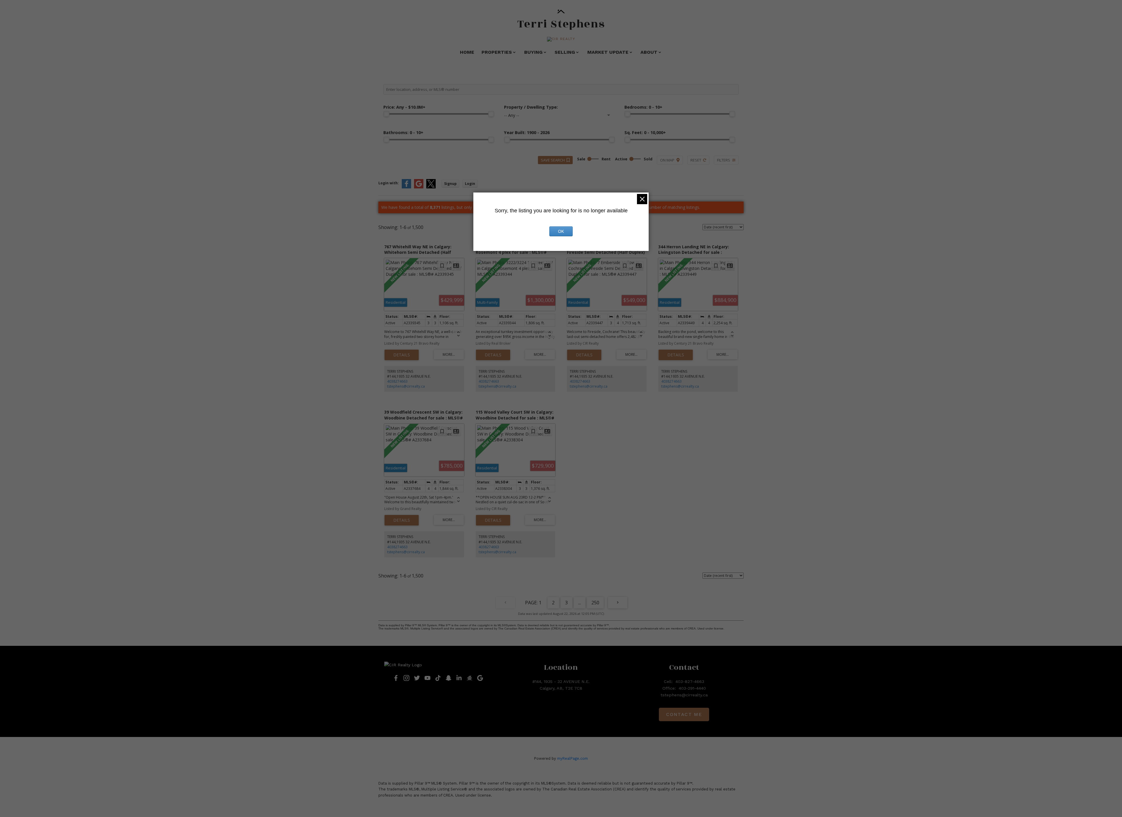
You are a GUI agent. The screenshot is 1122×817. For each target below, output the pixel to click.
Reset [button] (695, 160)
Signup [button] (450, 183)
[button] (561, 39)
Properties (497, 52)
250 (595, 602)
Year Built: (527, 132)
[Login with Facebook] (406, 187)
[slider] (386, 114)
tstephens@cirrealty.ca (406, 386)
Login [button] (470, 183)
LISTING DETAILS (402, 355)
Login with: (388, 183)
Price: (404, 107)
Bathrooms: (403, 132)
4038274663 (397, 381)
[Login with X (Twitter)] (431, 187)
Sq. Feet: (645, 132)
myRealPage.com (572, 758)
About (648, 52)
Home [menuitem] (467, 52)
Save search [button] (553, 160)
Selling (565, 52)
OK (561, 231)
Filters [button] (723, 160)
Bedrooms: (643, 107)
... (579, 602)
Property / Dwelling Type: (531, 107)
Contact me (684, 714)
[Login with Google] (418, 187)
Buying (533, 52)
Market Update (607, 52)
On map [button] (667, 160)
